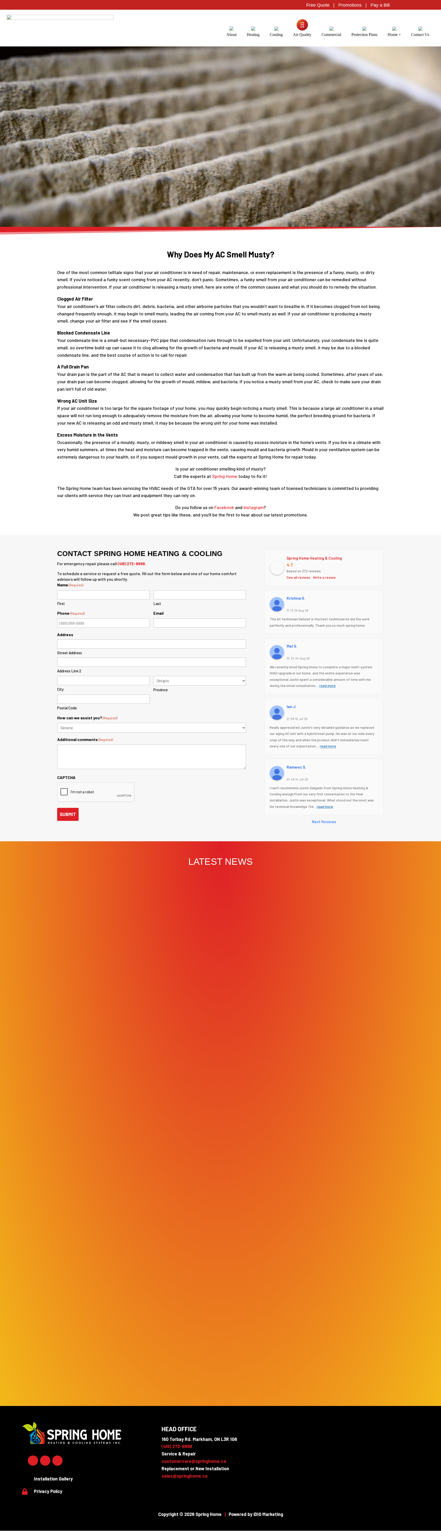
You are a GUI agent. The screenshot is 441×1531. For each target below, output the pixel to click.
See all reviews (298, 577)
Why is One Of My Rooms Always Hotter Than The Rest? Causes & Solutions (220, 1370)
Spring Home (224, 476)
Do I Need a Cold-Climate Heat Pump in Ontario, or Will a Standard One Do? (220, 1185)
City (60, 689)
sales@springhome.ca (184, 1476)
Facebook (224, 507)
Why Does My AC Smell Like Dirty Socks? (220, 1324)
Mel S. (292, 646)
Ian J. (292, 706)
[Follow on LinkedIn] (45, 1460)
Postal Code (67, 708)
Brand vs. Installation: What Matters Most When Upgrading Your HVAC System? (220, 1278)
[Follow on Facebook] (33, 1460)
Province (160, 689)
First (61, 603)
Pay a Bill (380, 5)
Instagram (253, 507)
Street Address (69, 652)
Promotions (350, 5)
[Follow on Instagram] (57, 1460)
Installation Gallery (53, 1478)
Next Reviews (324, 821)
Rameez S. (296, 766)
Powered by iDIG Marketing (256, 1514)
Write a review (324, 577)
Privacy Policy (48, 1491)
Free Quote (317, 5)
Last (157, 603)
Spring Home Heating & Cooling (314, 558)
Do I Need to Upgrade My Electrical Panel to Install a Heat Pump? (220, 1139)
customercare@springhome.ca (194, 1461)
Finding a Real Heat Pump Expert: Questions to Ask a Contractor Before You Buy (220, 1232)
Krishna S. (296, 598)
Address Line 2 (69, 671)
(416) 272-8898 (131, 563)
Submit (68, 814)
